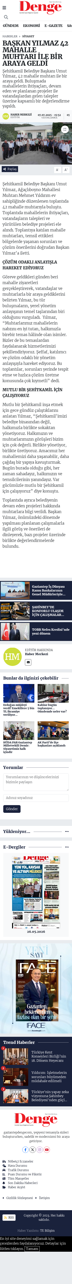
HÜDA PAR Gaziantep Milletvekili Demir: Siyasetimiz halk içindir (17, 747)
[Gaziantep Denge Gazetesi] (41, 7)
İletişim (44, 1198)
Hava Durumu (17, 1165)
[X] (32, 1150)
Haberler (9, 36)
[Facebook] (25, 1150)
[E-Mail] (28, 662)
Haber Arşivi (16, 1187)
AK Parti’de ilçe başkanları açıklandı (51, 744)
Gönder (12, 809)
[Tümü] (67, 831)
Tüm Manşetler (18, 1178)
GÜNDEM (10, 25)
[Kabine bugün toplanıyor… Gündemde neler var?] (53, 693)
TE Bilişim (47, 1230)
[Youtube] (47, 1150)
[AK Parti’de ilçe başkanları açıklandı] (53, 730)
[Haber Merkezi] (12, 656)
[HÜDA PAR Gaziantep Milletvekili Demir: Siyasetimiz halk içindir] (18, 730)
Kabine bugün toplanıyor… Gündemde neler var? (52, 708)
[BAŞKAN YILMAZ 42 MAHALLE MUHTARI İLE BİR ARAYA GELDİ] (36, 143)
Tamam (32, 1249)
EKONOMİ (31, 25)
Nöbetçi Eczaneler (20, 1161)
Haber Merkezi (36, 654)
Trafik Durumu (18, 1170)
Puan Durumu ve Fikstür (25, 1174)
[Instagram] (39, 1150)
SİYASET (28, 36)
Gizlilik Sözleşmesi (19, 1198)
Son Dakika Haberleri (23, 1183)
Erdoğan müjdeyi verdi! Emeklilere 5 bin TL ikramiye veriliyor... (18, 709)
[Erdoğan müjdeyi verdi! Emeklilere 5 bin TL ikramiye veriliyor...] (18, 693)
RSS (11, 1217)
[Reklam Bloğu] (36, 988)
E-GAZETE (53, 25)
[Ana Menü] (4, 8)
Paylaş (12, 169)
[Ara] (6, 17)
